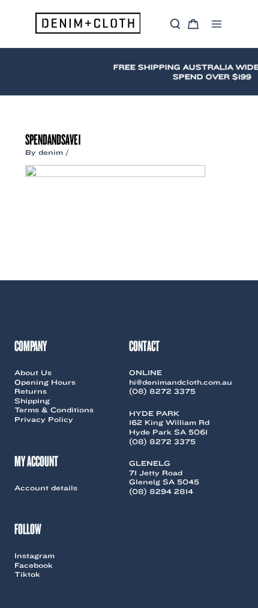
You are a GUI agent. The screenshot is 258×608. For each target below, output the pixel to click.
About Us (33, 372)
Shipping (32, 400)
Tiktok (27, 574)
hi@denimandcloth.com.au (180, 382)
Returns (30, 391)
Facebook (33, 565)
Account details (45, 487)
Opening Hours (45, 382)
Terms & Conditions (54, 409)
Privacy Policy (43, 419)
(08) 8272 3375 (162, 391)
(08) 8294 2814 (161, 491)
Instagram (34, 555)
